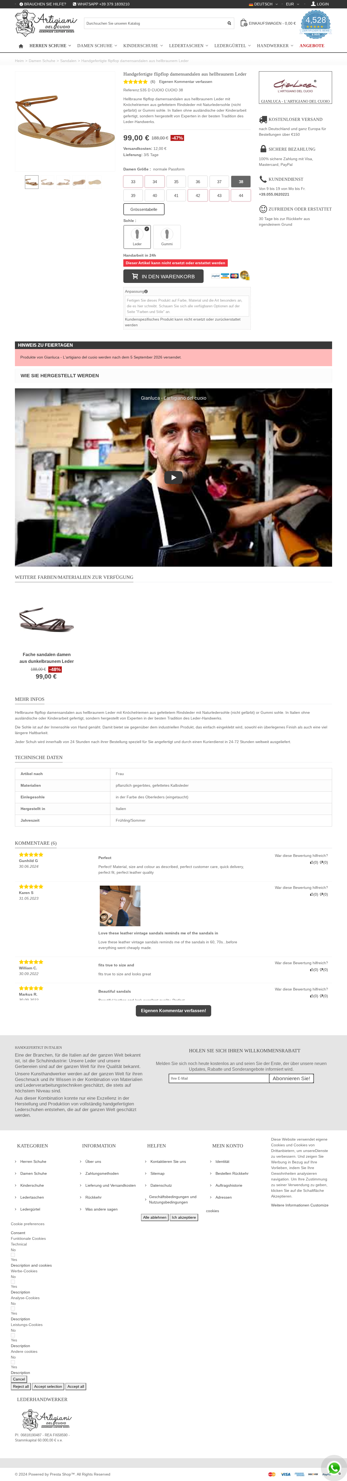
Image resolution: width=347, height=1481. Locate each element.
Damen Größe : (154, 169)
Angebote (312, 45)
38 (241, 181)
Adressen (224, 1197)
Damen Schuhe (95, 45)
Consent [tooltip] (18, 1233)
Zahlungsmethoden (102, 1173)
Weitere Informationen (290, 1205)
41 (176, 195)
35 (176, 181)
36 (198, 181)
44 (241, 195)
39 (133, 195)
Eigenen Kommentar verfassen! (173, 1010)
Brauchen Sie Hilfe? (45, 4)
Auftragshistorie (229, 1185)
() (152, 81)
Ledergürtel (230, 45)
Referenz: (131, 90)
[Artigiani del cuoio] (46, 23)
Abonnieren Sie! (291, 1078)
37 (219, 181)
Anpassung (134, 291)
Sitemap (157, 1173)
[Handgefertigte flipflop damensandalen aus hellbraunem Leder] (65, 121)
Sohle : (130, 220)
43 (219, 195)
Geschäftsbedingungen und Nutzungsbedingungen (173, 1199)
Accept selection (48, 1386)
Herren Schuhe (48, 45)
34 (155, 181)
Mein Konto (227, 1145)
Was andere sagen (101, 1209)
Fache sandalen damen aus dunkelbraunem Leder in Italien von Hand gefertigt (47, 658)
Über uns (93, 1161)
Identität (222, 1161)
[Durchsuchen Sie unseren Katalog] (229, 23)
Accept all (76, 1386)
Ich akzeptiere (184, 1217)
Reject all (21, 1386)
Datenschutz (161, 1185)
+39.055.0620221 (274, 194)
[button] (31, 1265)
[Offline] (333, 1467)
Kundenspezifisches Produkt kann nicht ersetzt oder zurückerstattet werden (182, 322)
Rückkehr (93, 1197)
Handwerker (273, 45)
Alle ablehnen (154, 1217)
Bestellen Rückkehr (232, 1173)
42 (198, 195)
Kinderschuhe (140, 45)
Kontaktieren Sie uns (168, 1161)
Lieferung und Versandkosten (110, 1185)
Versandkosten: (137, 148)
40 (155, 195)
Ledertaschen (186, 45)
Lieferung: (133, 155)
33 (133, 181)
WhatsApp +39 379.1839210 (104, 4)
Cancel (19, 1379)
